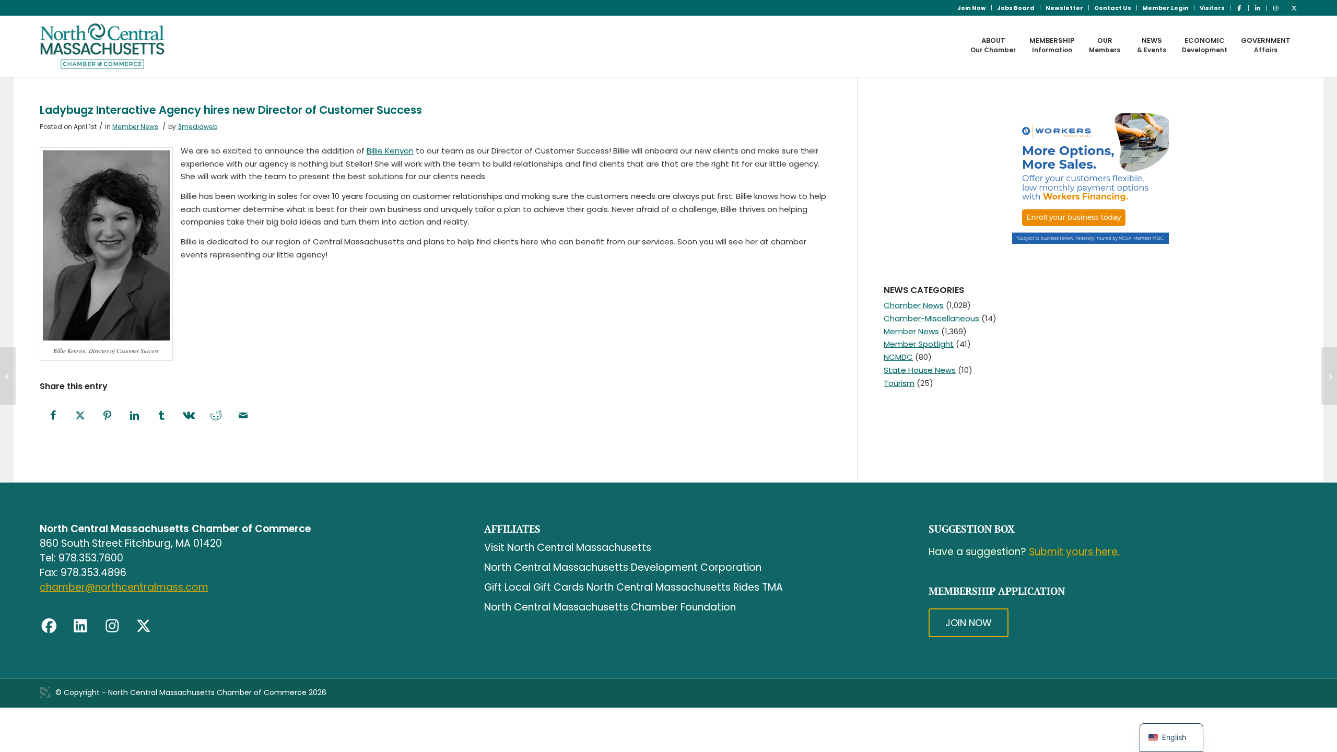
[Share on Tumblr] (161, 416)
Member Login (1165, 8)
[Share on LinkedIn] (134, 416)
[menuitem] (972, 7)
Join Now (971, 8)
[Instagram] (112, 626)
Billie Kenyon (390, 150)
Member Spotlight (919, 343)
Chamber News (914, 305)
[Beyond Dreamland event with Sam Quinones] (8, 376)
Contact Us (1112, 8)
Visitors (1212, 8)
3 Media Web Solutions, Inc (45, 692)
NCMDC (898, 356)
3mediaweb (197, 126)
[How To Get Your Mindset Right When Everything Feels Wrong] (1329, 376)
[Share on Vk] (189, 416)
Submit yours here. (1074, 552)
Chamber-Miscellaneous (931, 318)
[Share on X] (80, 416)
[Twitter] (143, 626)
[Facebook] (49, 626)
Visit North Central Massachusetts (567, 547)
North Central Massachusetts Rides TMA (685, 587)
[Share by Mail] (243, 416)
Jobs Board (1016, 8)
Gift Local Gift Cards (534, 587)
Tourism (899, 383)
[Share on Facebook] (53, 416)
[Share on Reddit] (216, 416)
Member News (135, 126)
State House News (920, 370)
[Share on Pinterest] (107, 416)
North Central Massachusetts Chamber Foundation (610, 607)
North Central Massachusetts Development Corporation (622, 567)
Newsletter (1064, 8)
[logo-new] (103, 46)
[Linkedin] (80, 626)
